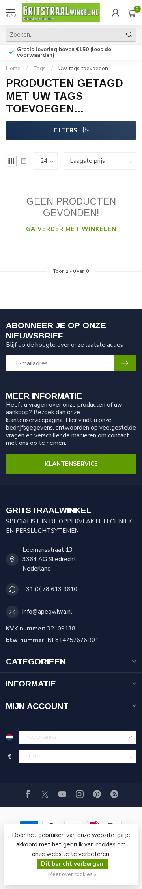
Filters (66, 130)
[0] (131, 12)
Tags (39, 68)
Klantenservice (71, 464)
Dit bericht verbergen (72, 864)
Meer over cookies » (72, 874)
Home (13, 68)
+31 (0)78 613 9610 (49, 589)
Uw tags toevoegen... (85, 68)
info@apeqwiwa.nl (47, 612)
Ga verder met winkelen (71, 229)
